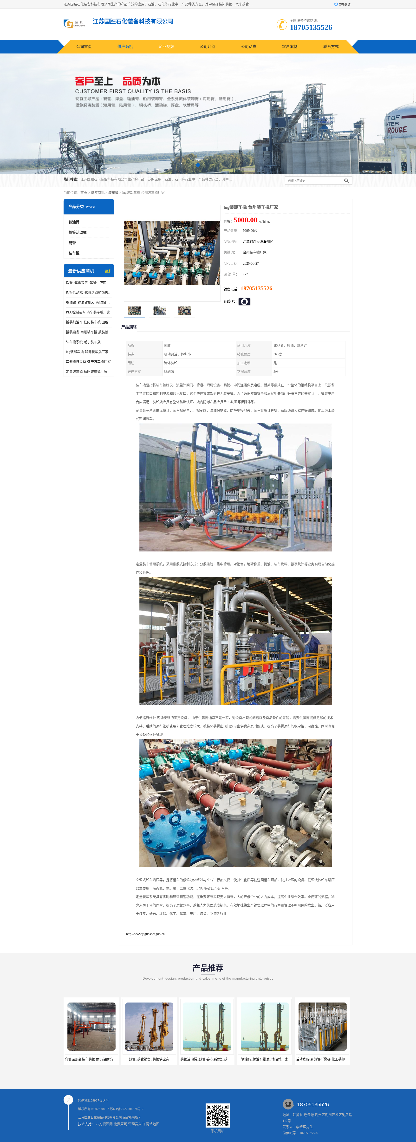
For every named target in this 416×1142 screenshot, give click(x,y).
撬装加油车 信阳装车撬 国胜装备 (89, 322)
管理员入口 (136, 1124)
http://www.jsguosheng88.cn (145, 934)
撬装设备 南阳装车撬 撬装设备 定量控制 (89, 332)
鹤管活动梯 (78, 232)
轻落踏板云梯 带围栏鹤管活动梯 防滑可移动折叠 (332, 1059)
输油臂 (74, 222)
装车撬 (113, 192)
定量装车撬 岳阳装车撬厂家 (86, 371)
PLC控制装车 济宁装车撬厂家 (88, 312)
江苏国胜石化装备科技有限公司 (100, 1117)
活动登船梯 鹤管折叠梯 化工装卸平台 (266, 1059)
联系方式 (331, 47)
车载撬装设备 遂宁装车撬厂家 (88, 362)
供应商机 (125, 47)
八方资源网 (104, 1124)
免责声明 (120, 1124)
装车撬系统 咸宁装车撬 (83, 342)
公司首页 (84, 47)
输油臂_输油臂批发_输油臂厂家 (89, 302)
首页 (83, 192)
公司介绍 (207, 47)
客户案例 (290, 47)
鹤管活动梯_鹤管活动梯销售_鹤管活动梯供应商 (89, 292)
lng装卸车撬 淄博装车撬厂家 (87, 352)
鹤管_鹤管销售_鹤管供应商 (86, 283)
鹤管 (72, 243)
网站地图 (152, 1124)
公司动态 (248, 47)
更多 (108, 271)
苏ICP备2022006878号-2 (126, 1109)
